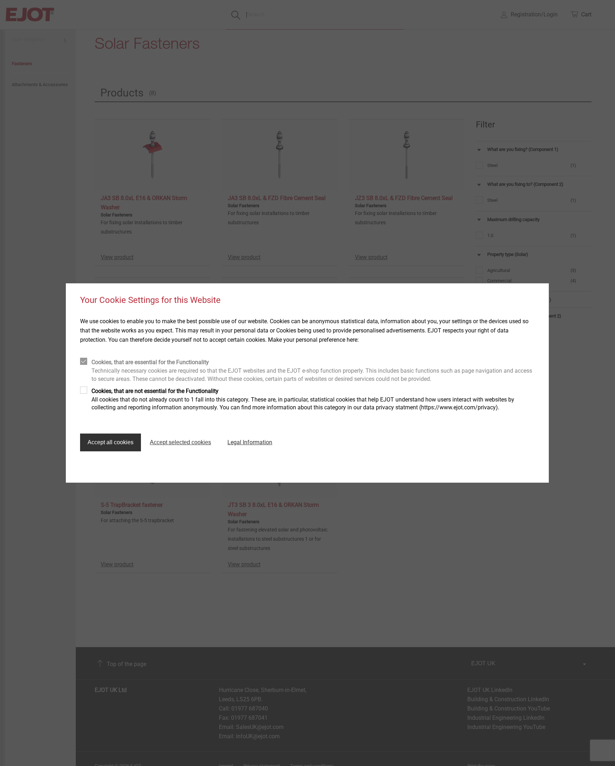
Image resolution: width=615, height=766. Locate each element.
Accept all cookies (110, 442)
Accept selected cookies (180, 442)
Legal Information (249, 442)
